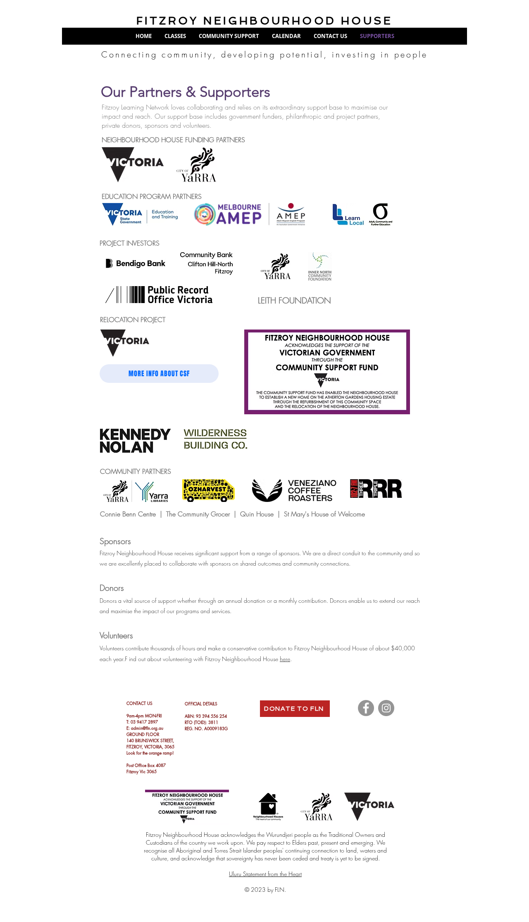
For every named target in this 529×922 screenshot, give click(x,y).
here (285, 659)
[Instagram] (386, 708)
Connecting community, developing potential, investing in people (264, 54)
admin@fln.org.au (147, 728)
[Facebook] (366, 708)
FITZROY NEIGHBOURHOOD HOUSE (264, 20)
